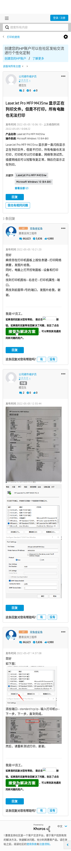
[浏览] (6, 18)
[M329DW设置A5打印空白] (23, 66)
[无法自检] (27, 66)
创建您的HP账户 (15, 58)
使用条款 (32, 844)
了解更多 (38, 58)
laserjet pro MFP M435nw (31, 175)
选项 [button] (65, 37)
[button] (63, 76)
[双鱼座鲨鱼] (11, 231)
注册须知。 (45, 844)
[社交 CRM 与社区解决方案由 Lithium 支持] (42, 827)
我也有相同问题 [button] (18, 205)
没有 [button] (52, 359)
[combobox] (35, 27)
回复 (15, 197)
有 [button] (41, 359)
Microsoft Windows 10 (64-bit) (33, 181)
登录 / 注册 (59, 17)
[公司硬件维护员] (11, 79)
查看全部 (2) (21, 188)
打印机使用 (13, 37)
